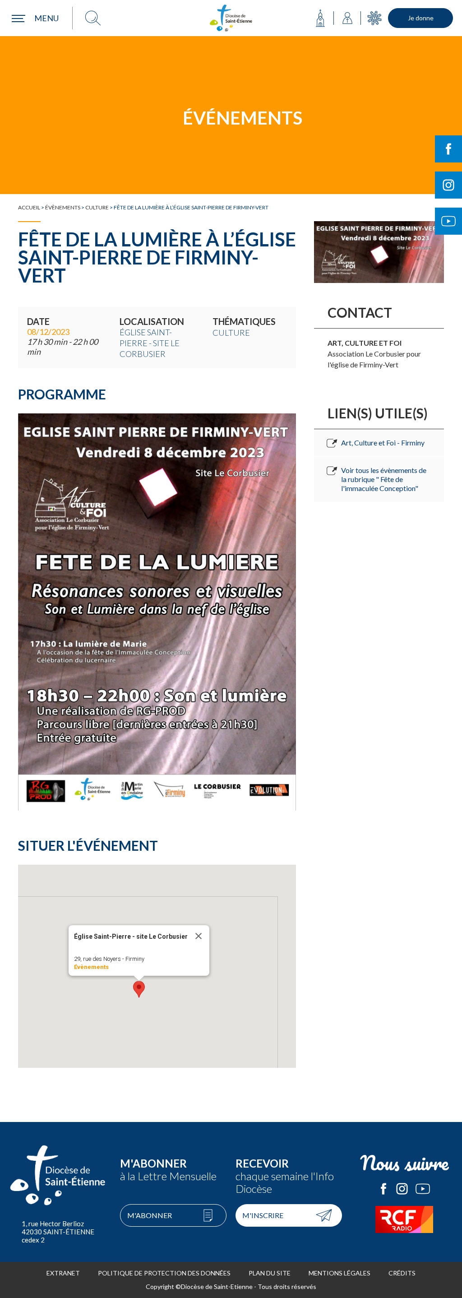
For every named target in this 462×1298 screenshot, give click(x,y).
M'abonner (149, 1215)
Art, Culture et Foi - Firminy (383, 442)
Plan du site (270, 1273)
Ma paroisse (320, 18)
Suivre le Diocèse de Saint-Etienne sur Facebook (448, 148)
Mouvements (374, 18)
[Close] (198, 936)
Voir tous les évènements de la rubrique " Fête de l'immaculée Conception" (383, 479)
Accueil (29, 207)
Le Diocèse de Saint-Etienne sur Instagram (402, 1189)
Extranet (63, 1273)
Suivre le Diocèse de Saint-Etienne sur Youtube (448, 221)
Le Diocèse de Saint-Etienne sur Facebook (383, 1189)
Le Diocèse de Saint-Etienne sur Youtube (423, 1189)
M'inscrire (262, 1215)
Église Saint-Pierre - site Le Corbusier (150, 343)
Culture (97, 207)
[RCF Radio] (404, 1219)
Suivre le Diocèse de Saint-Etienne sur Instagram (448, 185)
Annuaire (347, 18)
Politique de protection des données (164, 1273)
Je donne (421, 18)
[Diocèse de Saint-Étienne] (231, 18)
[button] (139, 989)
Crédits (402, 1273)
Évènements (62, 207)
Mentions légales (339, 1273)
